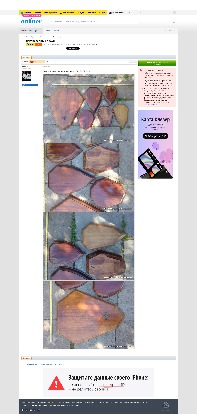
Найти (133, 62)
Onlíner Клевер (118, 13)
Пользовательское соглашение (83, 402)
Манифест (67, 402)
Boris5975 (25, 66)
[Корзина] (174, 21)
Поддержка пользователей (31, 405)
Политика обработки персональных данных (131, 402)
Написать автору (31, 85)
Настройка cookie (73, 405)
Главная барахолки (31, 37)
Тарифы (59, 402)
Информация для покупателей (54, 405)
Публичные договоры (105, 402)
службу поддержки (151, 104)
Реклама (51, 402)
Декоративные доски (40, 40)
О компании (25, 402)
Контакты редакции (38, 402)
